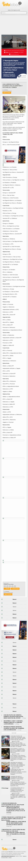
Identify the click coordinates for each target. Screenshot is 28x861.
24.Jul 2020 (8, 813)
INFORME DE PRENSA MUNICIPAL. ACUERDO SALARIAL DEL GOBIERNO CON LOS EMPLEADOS (14, 728)
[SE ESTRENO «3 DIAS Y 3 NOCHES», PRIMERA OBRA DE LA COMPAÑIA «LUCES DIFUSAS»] (5, 748)
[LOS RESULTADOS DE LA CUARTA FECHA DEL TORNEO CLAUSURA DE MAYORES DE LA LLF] (4, 788)
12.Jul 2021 (8, 835)
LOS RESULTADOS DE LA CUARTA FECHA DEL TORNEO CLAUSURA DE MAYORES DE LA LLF (17, 789)
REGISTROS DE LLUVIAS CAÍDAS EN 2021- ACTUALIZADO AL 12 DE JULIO (15, 833)
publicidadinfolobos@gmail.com (8, 856)
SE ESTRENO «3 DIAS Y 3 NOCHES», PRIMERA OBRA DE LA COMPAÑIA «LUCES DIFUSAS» (13, 722)
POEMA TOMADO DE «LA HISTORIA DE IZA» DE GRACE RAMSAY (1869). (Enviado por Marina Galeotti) (16, 823)
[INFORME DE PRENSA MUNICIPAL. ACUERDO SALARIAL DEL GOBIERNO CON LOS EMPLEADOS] (5, 762)
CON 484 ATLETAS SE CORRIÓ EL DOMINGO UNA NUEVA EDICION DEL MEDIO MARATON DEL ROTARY (13, 716)
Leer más (14, 732)
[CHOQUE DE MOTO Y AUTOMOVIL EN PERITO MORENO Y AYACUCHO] (5, 776)
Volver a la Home (6, 92)
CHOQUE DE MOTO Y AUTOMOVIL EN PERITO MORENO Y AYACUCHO (16, 778)
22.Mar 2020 (9, 826)
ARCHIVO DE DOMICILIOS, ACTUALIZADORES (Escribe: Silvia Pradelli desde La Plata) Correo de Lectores (15, 810)
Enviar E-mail (15, 588)
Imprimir (7, 588)
